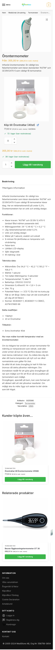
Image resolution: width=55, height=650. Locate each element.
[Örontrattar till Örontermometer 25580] (25, 443)
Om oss (5, 578)
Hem (4, 13)
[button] (48, 5)
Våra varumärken (10, 582)
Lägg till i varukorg (33, 164)
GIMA (31, 406)
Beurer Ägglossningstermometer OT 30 (22, 548)
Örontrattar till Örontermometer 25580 (22, 471)
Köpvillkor (6, 591)
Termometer (33, 13)
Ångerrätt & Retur (10, 586)
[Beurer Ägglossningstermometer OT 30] (25, 520)
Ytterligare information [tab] (13, 188)
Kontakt (5, 636)
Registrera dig (12, 620)
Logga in (10, 615)
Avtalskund (7, 604)
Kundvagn (11, 624)
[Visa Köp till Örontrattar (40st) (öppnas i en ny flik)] (38, 125)
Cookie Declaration (10, 599)
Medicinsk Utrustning (16, 13)
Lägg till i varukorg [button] (25, 479)
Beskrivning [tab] (8, 181)
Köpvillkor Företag (10, 595)
